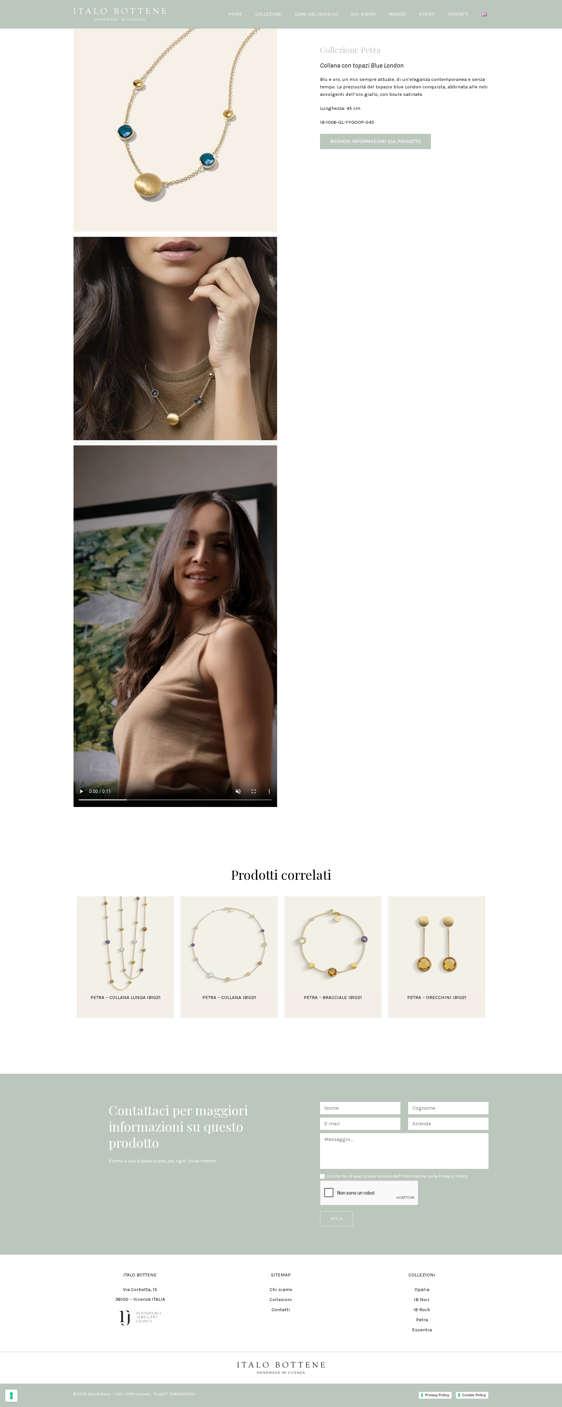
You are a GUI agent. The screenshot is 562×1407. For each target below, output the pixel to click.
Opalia (422, 1289)
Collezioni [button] (268, 14)
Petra (422, 1320)
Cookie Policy (474, 1395)
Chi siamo (363, 14)
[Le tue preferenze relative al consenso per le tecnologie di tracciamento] (11, 1395)
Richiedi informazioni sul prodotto (375, 141)
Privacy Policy (437, 1395)
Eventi (427, 14)
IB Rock (421, 1309)
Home (235, 14)
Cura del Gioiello (316, 14)
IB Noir (422, 1299)
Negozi (397, 14)
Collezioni (281, 1299)
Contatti (458, 14)
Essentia (422, 1330)
